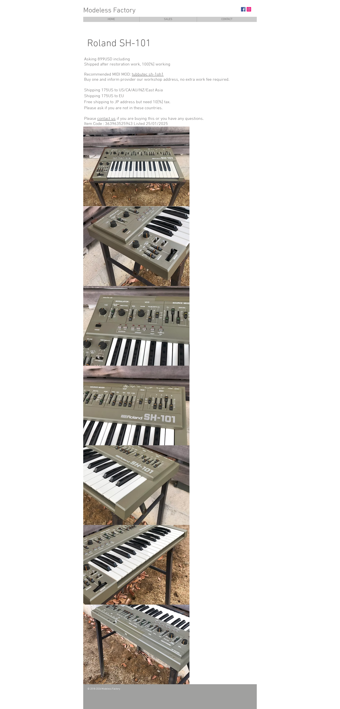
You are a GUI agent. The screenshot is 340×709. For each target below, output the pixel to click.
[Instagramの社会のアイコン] (249, 9)
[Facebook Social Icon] (243, 9)
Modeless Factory (109, 10)
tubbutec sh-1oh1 (148, 74)
